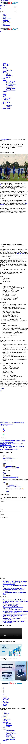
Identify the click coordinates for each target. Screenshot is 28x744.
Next (1, 391)
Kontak (5, 97)
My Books (5, 99)
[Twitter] (3, 688)
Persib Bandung (4, 251)
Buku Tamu (6, 101)
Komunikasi (6, 64)
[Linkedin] (3, 691)
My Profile (6, 698)
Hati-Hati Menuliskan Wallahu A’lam (12, 609)
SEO (4, 78)
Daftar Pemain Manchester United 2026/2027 (12, 440)
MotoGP (8, 106)
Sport (4, 104)
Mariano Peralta (21, 253)
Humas (5, 68)
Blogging (5, 73)
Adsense (8, 74)
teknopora (8, 457)
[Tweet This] (4, 430)
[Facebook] (3, 687)
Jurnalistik (6, 65)
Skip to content (4, 0)
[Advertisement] (14, 47)
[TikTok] (3, 694)
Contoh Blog (9, 85)
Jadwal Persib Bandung (6, 442)
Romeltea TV (6, 102)
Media (4, 67)
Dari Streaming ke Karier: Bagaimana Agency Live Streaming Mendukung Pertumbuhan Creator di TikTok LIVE (15, 582)
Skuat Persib (9, 424)
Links (4, 80)
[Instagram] (3, 690)
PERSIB (2, 388)
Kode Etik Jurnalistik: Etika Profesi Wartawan (15, 614)
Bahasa (5, 71)
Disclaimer (6, 702)
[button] (15, 7)
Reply (4, 463)
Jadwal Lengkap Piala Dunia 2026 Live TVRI (12, 446)
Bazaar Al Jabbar (10, 90)
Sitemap (5, 704)
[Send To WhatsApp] (3, 435)
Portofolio (6, 700)
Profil (4, 5)
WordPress (9, 75)
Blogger (8, 77)
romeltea (11, 485)
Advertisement (7, 98)
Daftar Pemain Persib (5, 422)
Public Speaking (7, 70)
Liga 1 (13, 422)
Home (4, 63)
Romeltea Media (10, 81)
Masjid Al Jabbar (10, 88)
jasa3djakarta (9, 466)
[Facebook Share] (3, 428)
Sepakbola (9, 105)
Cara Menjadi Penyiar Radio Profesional (14, 600)
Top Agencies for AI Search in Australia (13, 588)
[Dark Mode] (0, 8)
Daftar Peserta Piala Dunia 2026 (8, 449)
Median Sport (9, 87)
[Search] (0, 10)
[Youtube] (3, 693)
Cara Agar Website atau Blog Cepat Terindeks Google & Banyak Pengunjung (15, 611)
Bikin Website (6, 108)
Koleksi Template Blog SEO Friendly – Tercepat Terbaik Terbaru (13, 604)
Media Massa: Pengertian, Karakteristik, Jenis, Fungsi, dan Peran (14, 616)
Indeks (5, 91)
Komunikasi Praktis (11, 84)
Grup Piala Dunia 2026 (6, 448)
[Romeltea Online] (9, 4)
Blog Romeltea (10, 83)
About (1, 5)
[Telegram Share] (3, 433)
